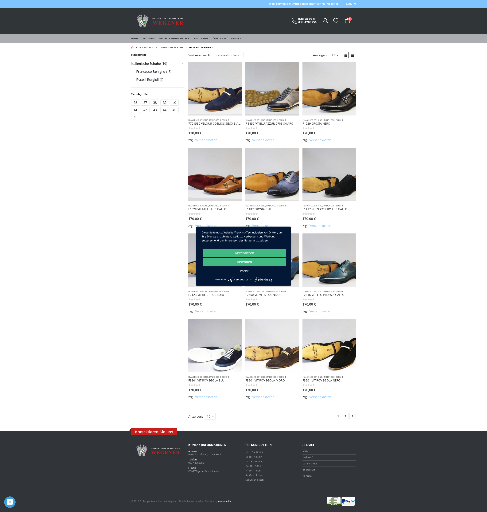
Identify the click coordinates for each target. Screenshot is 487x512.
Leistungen (201, 38)
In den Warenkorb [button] (292, 239)
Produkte (148, 38)
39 (164, 102)
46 (135, 117)
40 (174, 102)
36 (135, 102)
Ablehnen (244, 262)
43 (155, 109)
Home (134, 38)
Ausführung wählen (235, 68)
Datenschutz (309, 463)
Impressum (309, 469)
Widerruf (307, 457)
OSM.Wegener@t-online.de (203, 471)
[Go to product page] (215, 88)
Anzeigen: (320, 55)
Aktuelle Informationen (174, 38)
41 (135, 109)
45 (174, 109)
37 (145, 102)
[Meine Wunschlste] (336, 20)
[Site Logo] (159, 21)
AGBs (305, 451)
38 (155, 102)
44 (164, 109)
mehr (244, 271)
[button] (345, 55)
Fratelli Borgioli (147, 79)
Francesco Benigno (198, 120)
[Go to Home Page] (132, 47)
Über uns (217, 38)
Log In (351, 4)
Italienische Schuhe (219, 120)
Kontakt (236, 38)
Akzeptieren (244, 253)
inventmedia (224, 501)
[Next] (352, 416)
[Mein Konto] (325, 20)
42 (145, 109)
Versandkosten (206, 140)
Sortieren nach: (199, 55)
